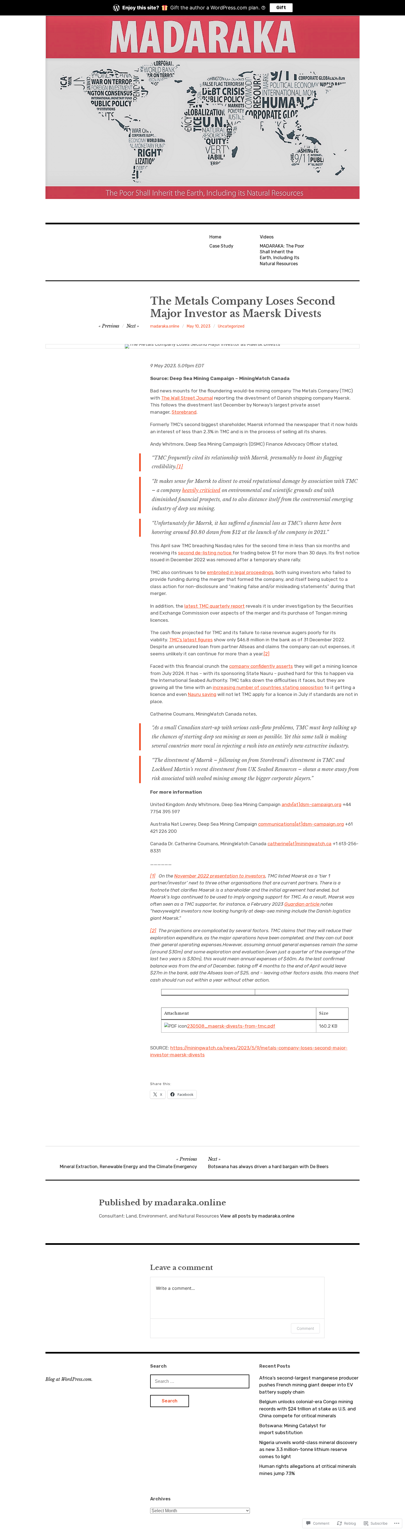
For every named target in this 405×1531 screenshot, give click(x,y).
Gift (281, 7)
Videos (267, 237)
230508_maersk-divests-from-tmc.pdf (231, 1026)
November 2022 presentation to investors (219, 876)
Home (215, 237)
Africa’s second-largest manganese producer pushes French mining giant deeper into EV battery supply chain (308, 1385)
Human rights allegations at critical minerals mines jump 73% (307, 1469)
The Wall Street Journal (187, 398)
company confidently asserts (261, 666)
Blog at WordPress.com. (69, 1379)
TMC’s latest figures (191, 639)
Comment (305, 1328)
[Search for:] (199, 1381)
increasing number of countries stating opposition (268, 687)
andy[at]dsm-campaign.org (311, 804)
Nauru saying (202, 694)
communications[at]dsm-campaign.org (301, 824)
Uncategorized (231, 326)
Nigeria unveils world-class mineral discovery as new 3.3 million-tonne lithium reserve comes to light (308, 1449)
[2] (266, 653)
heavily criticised (201, 490)
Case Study (221, 246)
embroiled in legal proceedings (240, 572)
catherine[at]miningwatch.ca (299, 843)
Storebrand (184, 412)
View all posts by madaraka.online (257, 1216)
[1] (180, 467)
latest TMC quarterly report (214, 606)
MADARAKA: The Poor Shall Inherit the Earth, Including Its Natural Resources (282, 254)
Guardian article (302, 904)
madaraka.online (164, 326)
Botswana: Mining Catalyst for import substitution (292, 1429)
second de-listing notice (205, 552)
